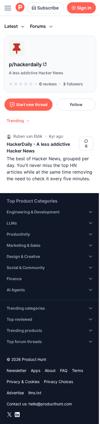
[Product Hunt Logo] (20, 8)
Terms (77, 370)
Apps (35, 370)
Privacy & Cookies (23, 381)
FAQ (64, 370)
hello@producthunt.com (50, 403)
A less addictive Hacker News (36, 72)
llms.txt (34, 392)
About (50, 370)
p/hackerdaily (25, 64)
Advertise (15, 392)
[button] (18, 120)
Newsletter (16, 370)
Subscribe (48, 8)
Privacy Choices (58, 381)
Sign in (84, 8)
